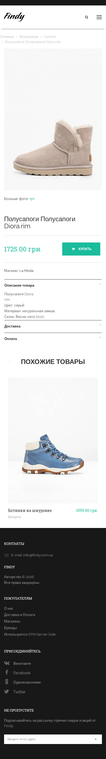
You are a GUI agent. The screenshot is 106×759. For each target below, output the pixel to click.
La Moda (26, 271)
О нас (8, 608)
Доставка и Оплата (19, 615)
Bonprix (14, 517)
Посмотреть (53, 490)
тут (32, 198)
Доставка (12, 326)
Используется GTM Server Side (30, 634)
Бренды (10, 628)
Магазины (12, 621)
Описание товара (19, 285)
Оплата (10, 339)
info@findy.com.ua (38, 555)
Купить (85, 249)
